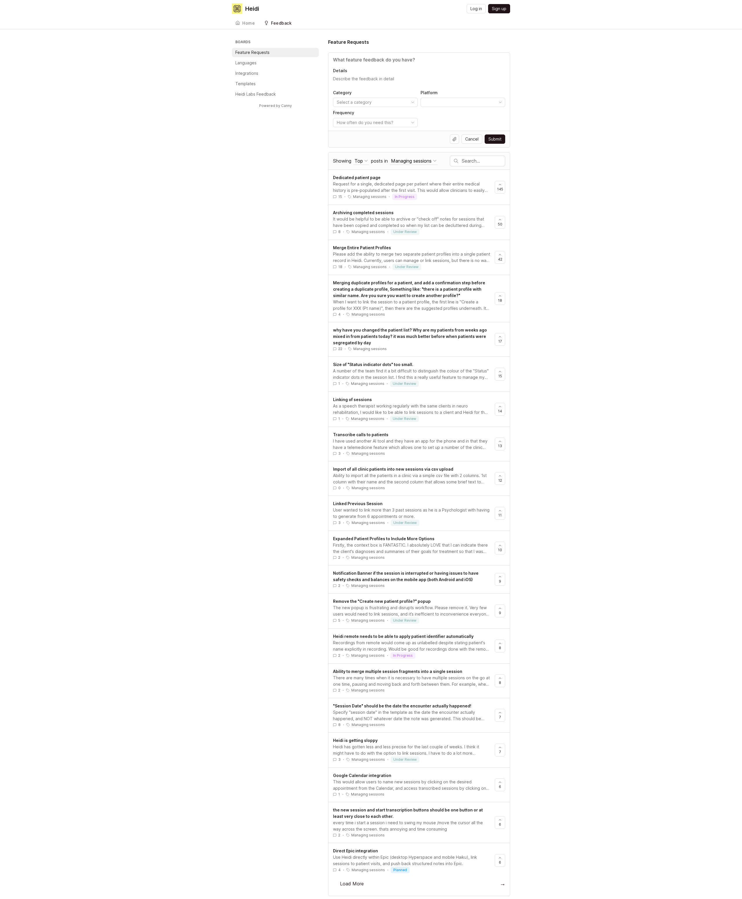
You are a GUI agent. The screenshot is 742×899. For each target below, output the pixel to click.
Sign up (499, 8)
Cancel (472, 139)
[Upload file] (454, 139)
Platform (429, 92)
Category (342, 92)
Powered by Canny (275, 105)
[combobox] (375, 102)
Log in (476, 8)
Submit (494, 139)
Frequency (343, 112)
